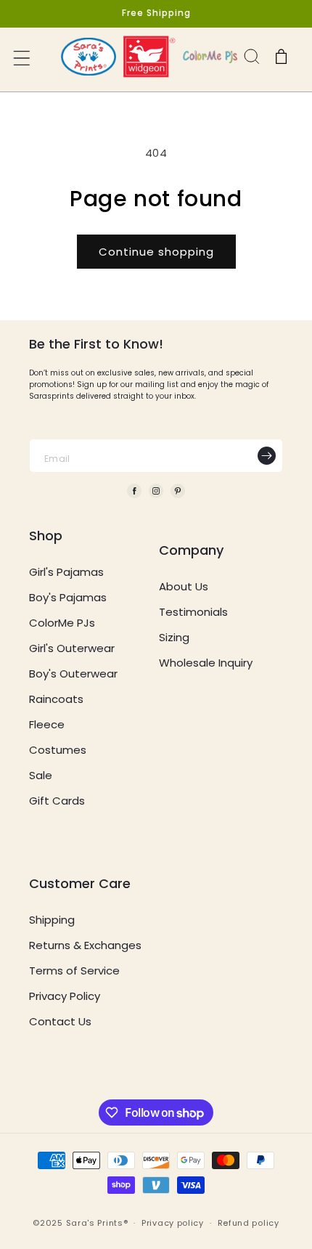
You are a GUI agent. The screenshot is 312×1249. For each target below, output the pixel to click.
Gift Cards (57, 800)
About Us (183, 586)
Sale (40, 775)
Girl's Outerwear (72, 648)
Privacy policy (172, 1223)
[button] (23, 60)
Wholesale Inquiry (206, 662)
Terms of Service (74, 970)
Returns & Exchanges (85, 945)
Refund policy (248, 1223)
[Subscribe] (266, 456)
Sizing (174, 637)
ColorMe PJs (62, 622)
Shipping (52, 919)
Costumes (57, 749)
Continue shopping (156, 251)
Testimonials (193, 611)
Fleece (47, 724)
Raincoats (56, 699)
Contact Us (60, 1021)
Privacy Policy (64, 996)
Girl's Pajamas (66, 571)
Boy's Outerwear (73, 673)
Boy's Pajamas (68, 597)
